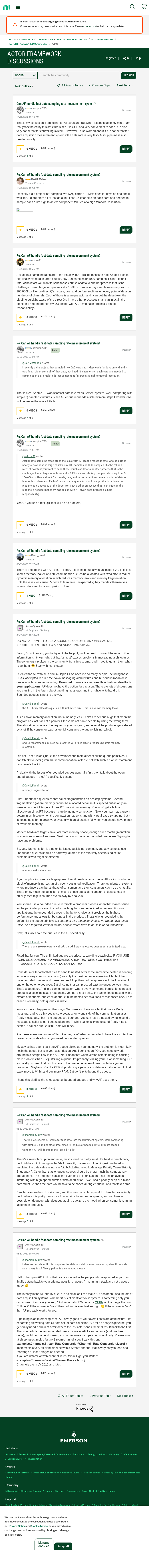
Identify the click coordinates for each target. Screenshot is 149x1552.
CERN (99, 1302)
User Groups (45, 39)
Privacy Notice (17, 1526)
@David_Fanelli (31, 703)
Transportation (34, 1458)
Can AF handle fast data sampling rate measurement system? (56, 104)
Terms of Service (91, 1472)
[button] (20, 149)
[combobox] (78, 75)
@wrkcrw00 (28, 456)
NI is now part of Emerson (18, 1491)
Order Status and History (46, 1472)
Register (110, 58)
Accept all (63, 1546)
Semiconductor (15, 1458)
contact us (89, 26)
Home (12, 39)
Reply (126, 149)
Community (26, 39)
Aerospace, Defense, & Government (50, 1454)
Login (125, 58)
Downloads (11, 1505)
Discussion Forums (58, 1505)
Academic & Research (17, 1454)
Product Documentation (32, 1505)
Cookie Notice (39, 1526)
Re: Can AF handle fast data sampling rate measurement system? (58, 174)
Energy (91, 1454)
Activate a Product (80, 1505)
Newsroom (72, 1491)
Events (112, 1491)
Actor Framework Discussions (28, 43)
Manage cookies (43, 1544)
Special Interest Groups (72, 39)
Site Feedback (131, 1505)
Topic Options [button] (23, 86)
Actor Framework (102, 39)
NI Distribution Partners (17, 1472)
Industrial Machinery (109, 1454)
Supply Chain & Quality (93, 1491)
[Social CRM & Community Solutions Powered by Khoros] (84, 1407)
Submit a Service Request (107, 1505)
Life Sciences (130, 1454)
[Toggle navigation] (22, 7)
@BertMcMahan (31, 363)
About (38, 1491)
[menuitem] (132, 7)
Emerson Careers (54, 1491)
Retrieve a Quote (70, 1472)
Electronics (78, 1454)
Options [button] (126, 110)
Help (138, 58)
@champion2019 (32, 1135)
